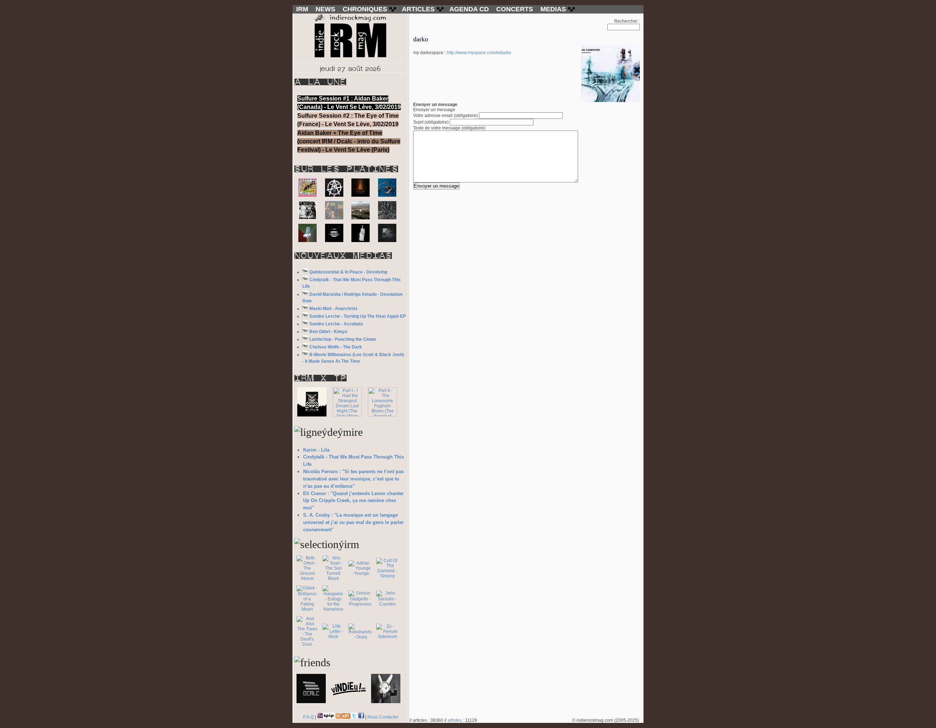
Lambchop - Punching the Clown (342, 339)
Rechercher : (627, 21)
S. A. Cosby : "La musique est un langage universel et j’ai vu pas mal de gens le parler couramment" (353, 522)
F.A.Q (308, 717)
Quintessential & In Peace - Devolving (348, 272)
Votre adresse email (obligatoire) (445, 115)
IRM (302, 9)
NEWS (325, 9)
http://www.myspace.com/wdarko (479, 52)
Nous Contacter (383, 717)
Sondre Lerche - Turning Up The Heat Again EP (357, 316)
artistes (455, 720)
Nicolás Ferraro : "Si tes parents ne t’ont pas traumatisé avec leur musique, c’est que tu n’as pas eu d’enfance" (353, 479)
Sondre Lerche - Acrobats (336, 324)
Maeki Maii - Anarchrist (333, 308)
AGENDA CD (469, 9)
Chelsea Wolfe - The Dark (335, 347)
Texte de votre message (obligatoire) (449, 128)
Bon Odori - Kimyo (328, 331)
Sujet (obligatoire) (431, 122)
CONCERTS (514, 9)
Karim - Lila (316, 450)
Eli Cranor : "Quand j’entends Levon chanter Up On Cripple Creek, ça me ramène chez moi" (353, 501)
